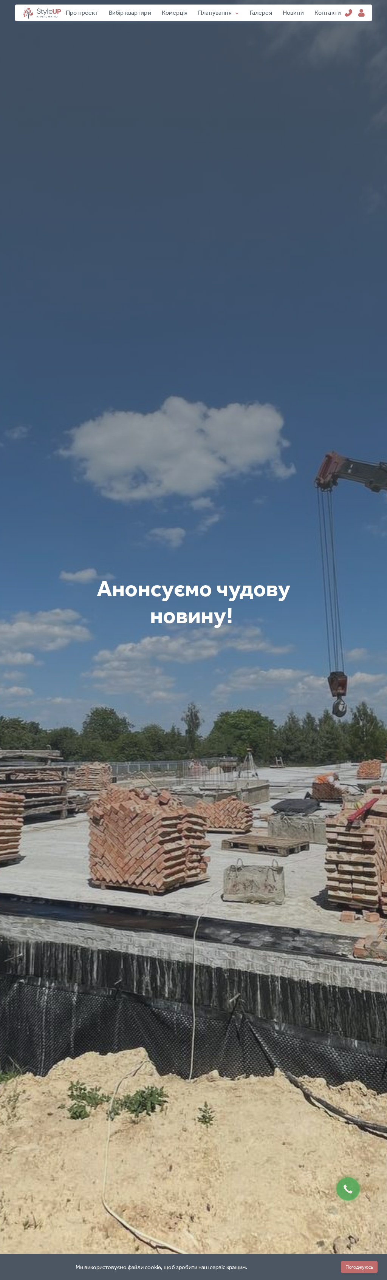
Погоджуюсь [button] (359, 1267)
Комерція (174, 12)
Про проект (82, 12)
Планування (215, 12)
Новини (293, 12)
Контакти (327, 12)
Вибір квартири (130, 12)
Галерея (261, 12)
